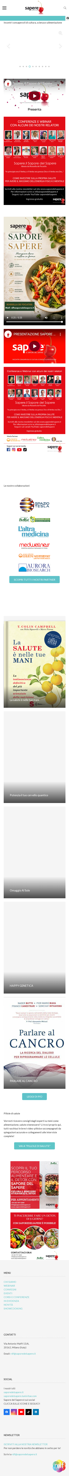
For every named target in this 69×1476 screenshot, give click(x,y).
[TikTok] (29, 1412)
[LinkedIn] (36, 1412)
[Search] (65, 8)
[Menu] (4, 8)
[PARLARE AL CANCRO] (34, 1043)
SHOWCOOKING (13, 1308)
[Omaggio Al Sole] (34, 852)
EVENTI (8, 1293)
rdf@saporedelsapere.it (23, 1353)
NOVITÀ (8, 1304)
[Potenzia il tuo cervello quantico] (34, 757)
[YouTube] (21, 1412)
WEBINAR (9, 1285)
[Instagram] (14, 1412)
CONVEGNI (10, 1289)
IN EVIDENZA (11, 1300)
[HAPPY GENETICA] (34, 948)
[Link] (34, 8)
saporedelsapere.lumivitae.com (20, 1396)
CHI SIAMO (10, 1281)
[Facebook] (7, 1412)
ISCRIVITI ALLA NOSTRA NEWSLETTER (25, 1444)
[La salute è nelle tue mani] (34, 662)
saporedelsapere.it (14, 1392)
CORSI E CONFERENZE (16, 1297)
